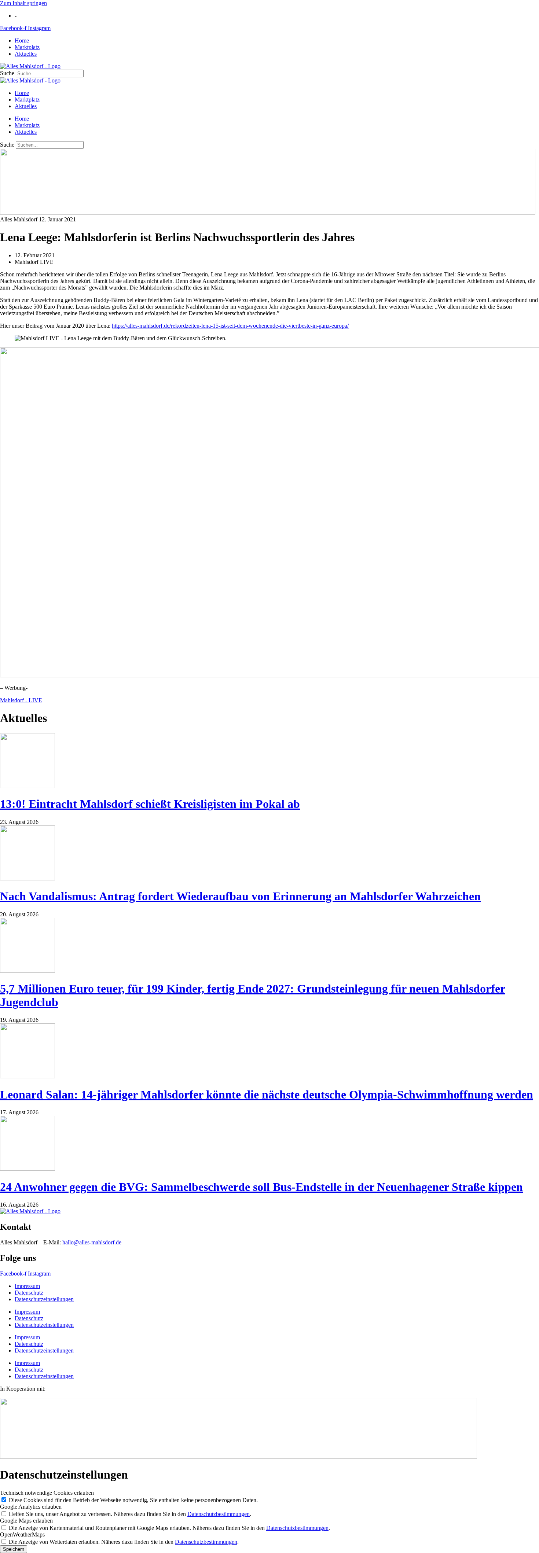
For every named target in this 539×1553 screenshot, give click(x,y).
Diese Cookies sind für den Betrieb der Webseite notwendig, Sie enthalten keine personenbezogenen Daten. (133, 1500)
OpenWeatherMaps (22, 1534)
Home (22, 40)
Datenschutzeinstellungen (44, 1299)
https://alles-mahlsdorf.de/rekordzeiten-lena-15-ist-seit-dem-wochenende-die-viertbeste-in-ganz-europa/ (230, 326)
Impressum (27, 1286)
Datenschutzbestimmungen (218, 1514)
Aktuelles (26, 54)
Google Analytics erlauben (31, 1507)
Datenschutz (29, 1292)
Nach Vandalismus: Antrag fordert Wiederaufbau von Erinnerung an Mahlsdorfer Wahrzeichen (240, 896)
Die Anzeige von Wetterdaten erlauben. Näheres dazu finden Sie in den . (124, 1542)
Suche (7, 73)
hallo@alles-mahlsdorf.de (91, 1242)
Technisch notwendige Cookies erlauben (47, 1493)
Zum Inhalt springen (23, 3)
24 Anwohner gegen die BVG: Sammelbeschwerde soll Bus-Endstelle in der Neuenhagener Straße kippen (261, 1186)
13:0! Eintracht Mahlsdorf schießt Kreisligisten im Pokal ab (150, 803)
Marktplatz (27, 47)
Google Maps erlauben (26, 1520)
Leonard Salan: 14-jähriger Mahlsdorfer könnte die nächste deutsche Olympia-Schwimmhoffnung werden (266, 1094)
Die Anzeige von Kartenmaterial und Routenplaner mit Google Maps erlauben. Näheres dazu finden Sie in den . (169, 1528)
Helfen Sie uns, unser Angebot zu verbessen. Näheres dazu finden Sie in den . (130, 1514)
